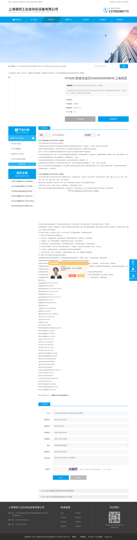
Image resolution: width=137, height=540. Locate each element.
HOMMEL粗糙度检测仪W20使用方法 (23, 191)
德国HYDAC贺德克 (34, 73)
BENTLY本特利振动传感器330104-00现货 (59, 497)
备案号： (75, 537)
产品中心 (51, 19)
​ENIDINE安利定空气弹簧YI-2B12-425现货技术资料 (23, 206)
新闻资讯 (78, 517)
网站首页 (18, 19)
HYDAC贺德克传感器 (18, 159)
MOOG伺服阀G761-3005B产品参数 (23, 196)
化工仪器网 (98, 537)
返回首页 (112, 2)
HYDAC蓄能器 (16, 149)
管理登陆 (83, 537)
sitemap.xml (108, 537)
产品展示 (63, 517)
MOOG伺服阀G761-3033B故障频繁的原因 (23, 181)
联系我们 (126, 2)
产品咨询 (80, 119)
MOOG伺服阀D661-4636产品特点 (23, 201)
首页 (18, 73)
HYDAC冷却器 (16, 143)
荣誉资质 (78, 522)
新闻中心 (68, 19)
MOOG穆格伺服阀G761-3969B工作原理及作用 (23, 186)
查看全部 (22, 164)
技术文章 (85, 19)
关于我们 (34, 19)
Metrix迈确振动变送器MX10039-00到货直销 (60, 491)
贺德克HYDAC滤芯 (48, 73)
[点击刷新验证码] (73, 469)
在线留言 (119, 2)
